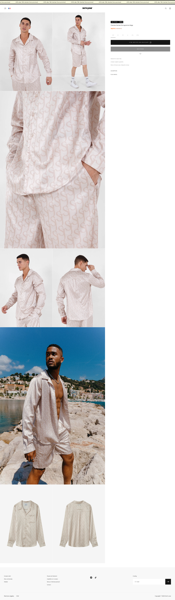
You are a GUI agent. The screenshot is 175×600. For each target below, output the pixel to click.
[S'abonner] (168, 582)
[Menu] (5, 8)
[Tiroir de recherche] (166, 8)
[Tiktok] (95, 577)
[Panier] (170, 8)
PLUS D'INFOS (114, 74)
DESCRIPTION (114, 71)
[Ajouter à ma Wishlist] (140, 54)
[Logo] (87, 8)
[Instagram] (91, 577)
